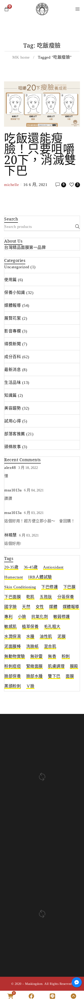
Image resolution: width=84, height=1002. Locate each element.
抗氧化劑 (39, 616)
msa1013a (13, 490)
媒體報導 (12, 305)
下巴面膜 (12, 597)
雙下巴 (54, 676)
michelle (11, 184)
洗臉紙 (32, 646)
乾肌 (30, 597)
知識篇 (10, 395)
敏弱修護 (61, 616)
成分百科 (12, 357)
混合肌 (50, 646)
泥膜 (61, 636)
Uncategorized (16, 267)
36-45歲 (31, 567)
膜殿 (74, 666)
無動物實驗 (14, 656)
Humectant (13, 577)
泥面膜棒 (12, 646)
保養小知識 (14, 292)
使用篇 (10, 279)
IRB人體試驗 (40, 577)
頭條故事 (12, 447)
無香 (52, 656)
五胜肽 (46, 597)
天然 (26, 607)
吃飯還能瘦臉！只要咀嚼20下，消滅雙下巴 (40, 154)
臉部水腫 (34, 676)
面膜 (70, 676)
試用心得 (12, 421)
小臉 (22, 616)
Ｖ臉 (30, 686)
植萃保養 (30, 626)
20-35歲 (11, 567)
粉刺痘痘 (12, 666)
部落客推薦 (14, 434)
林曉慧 (10, 535)
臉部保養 (12, 676)
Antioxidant (53, 567)
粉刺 (66, 656)
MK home (21, 57)
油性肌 (46, 636)
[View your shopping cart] (6, 9)
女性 (40, 607)
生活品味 (12, 382)
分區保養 (65, 597)
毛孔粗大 (52, 626)
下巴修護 (49, 587)
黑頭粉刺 (12, 686)
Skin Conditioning (20, 587)
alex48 (10, 467)
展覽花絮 (12, 318)
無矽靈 (36, 656)
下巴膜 (69, 587)
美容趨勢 (12, 408)
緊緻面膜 (34, 666)
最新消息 (12, 369)
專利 (8, 616)
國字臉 (10, 607)
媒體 (53, 607)
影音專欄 (12, 331)
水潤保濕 (12, 636)
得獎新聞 (12, 344)
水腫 (30, 636)
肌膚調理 (56, 666)
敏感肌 (10, 626)
